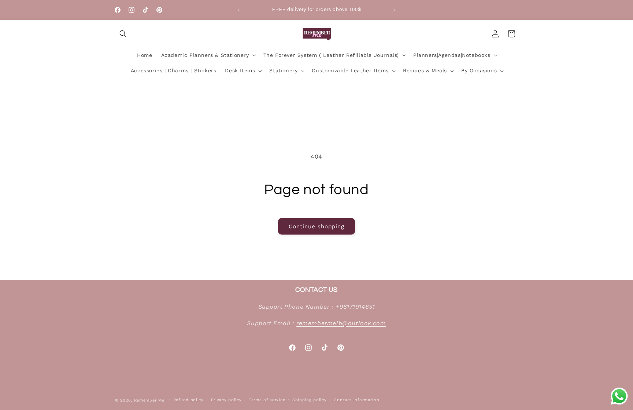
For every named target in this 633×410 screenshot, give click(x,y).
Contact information (356, 400)
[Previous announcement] (238, 10)
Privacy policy (226, 400)
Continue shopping (316, 226)
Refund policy (188, 400)
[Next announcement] (394, 10)
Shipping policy (309, 400)
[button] (123, 34)
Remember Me (149, 400)
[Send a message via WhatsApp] (619, 396)
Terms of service (267, 400)
